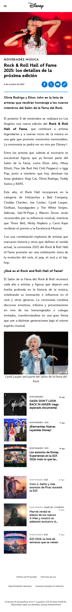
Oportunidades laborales (20, 586)
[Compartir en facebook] (44, 84)
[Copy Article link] (64, 84)
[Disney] (36, 6)
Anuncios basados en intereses (49, 586)
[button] (5, 6)
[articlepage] (15, 498)
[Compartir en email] (57, 84)
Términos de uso (48, 577)
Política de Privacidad (26, 577)
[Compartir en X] (51, 84)
